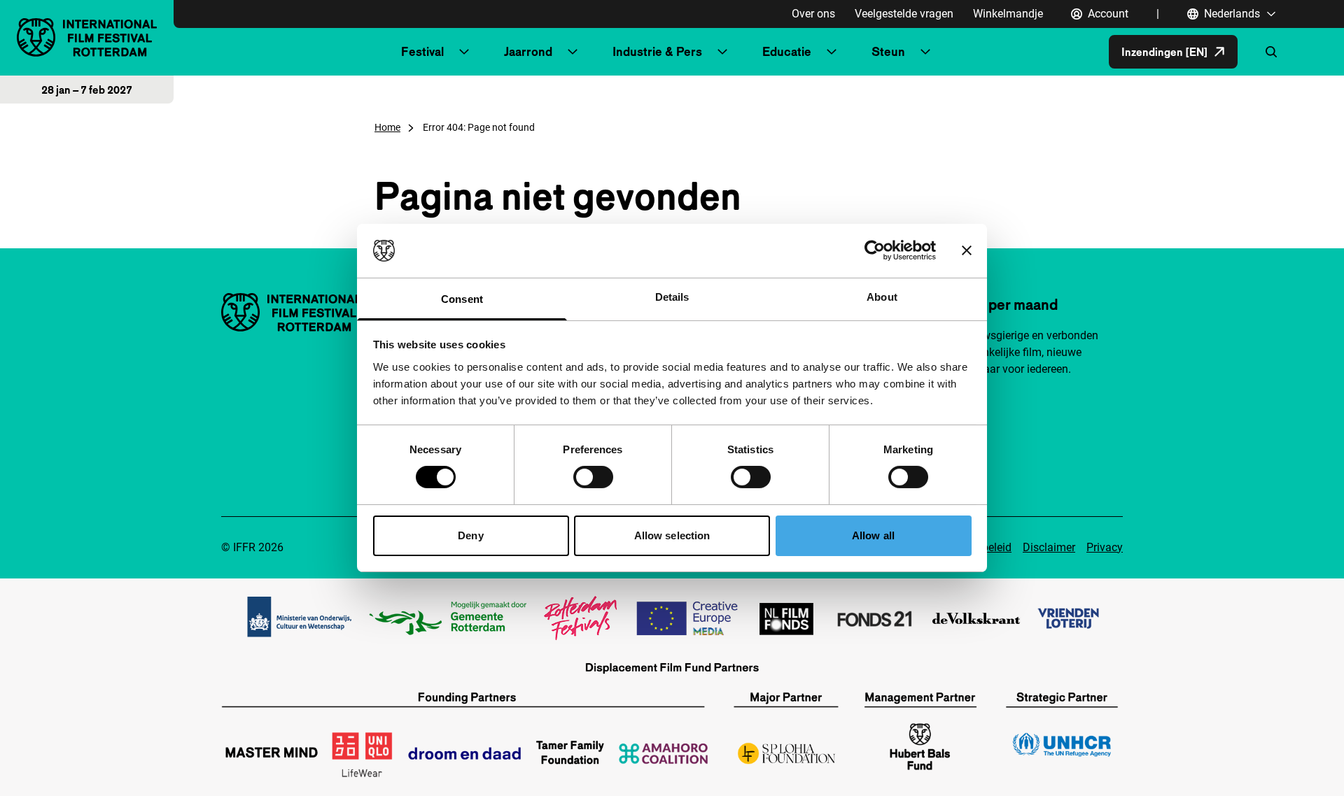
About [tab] (882, 297)
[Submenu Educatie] (831, 51)
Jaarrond (528, 51)
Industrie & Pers (657, 51)
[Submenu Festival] (464, 51)
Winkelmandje (1008, 13)
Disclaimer (1049, 547)
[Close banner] (967, 250)
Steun (888, 51)
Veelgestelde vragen (904, 13)
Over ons (813, 13)
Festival (422, 51)
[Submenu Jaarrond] (572, 51)
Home (387, 127)
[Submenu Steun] (925, 51)
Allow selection (672, 535)
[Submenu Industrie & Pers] (722, 51)
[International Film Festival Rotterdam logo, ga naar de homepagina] (87, 37)
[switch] (593, 477)
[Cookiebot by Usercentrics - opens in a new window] (874, 250)
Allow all (873, 535)
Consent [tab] (462, 299)
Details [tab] (672, 297)
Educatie (786, 51)
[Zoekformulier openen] (1271, 52)
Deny (470, 535)
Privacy (1104, 547)
